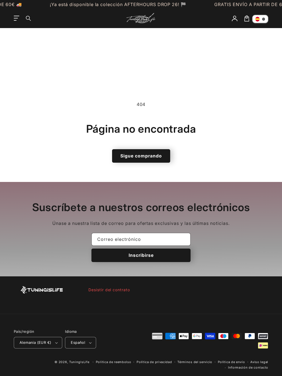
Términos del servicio (194, 362)
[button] (29, 18)
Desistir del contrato (109, 289)
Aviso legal (259, 362)
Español (78, 342)
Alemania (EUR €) (35, 342)
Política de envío (231, 362)
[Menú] (16, 18)
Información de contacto (248, 367)
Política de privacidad (154, 362)
